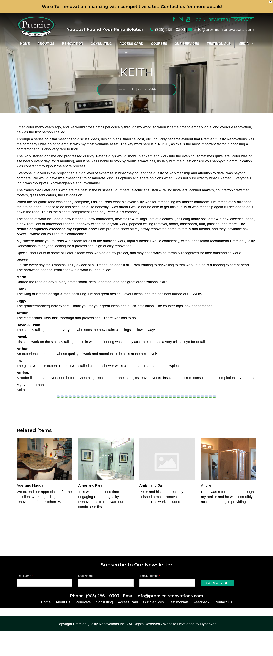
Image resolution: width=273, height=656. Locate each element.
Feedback (201, 602)
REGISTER (218, 20)
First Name (25, 575)
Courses (159, 43)
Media (243, 43)
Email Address (149, 575)
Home (25, 43)
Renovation (72, 43)
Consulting (101, 43)
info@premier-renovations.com (224, 29)
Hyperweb (208, 624)
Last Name (86, 575)
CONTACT (242, 20)
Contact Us (223, 602)
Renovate (83, 602)
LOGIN (199, 20)
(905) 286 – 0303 (102, 595)
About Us (45, 43)
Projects (137, 89)
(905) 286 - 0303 (170, 29)
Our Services (187, 43)
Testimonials (219, 43)
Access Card (131, 43)
